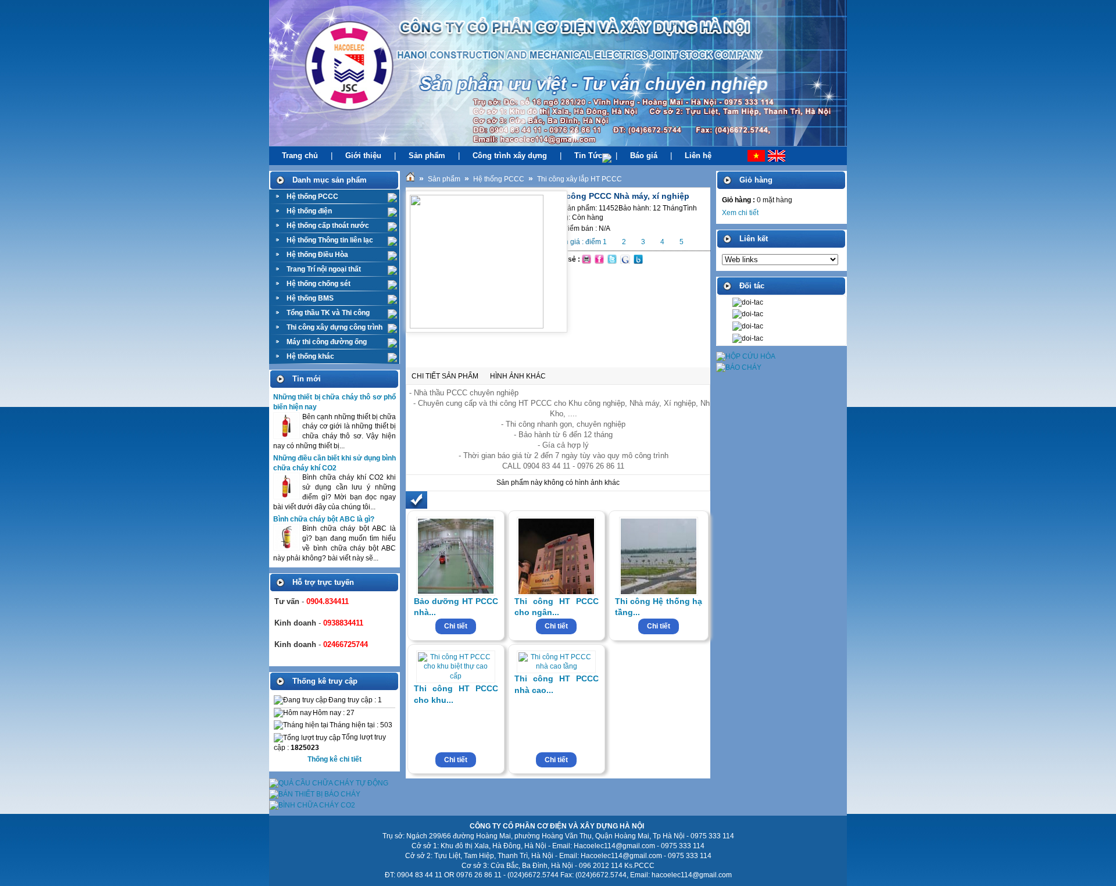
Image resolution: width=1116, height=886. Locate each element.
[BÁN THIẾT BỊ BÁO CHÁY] (314, 794)
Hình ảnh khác (518, 376)
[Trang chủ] (410, 179)
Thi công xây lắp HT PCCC (579, 179)
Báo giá (643, 155)
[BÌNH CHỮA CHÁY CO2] (312, 805)
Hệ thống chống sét (318, 284)
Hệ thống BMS (310, 298)
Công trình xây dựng (510, 155)
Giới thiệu (363, 155)
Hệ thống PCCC (312, 196)
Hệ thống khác (310, 356)
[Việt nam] (744, 156)
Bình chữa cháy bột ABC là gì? (323, 519)
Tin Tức (588, 155)
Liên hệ (698, 155)
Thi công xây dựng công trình (334, 327)
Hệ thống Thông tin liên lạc (330, 240)
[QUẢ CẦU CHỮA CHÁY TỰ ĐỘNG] (328, 783)
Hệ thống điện (309, 211)
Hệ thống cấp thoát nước (328, 226)
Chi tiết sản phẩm (445, 376)
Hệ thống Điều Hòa (317, 255)
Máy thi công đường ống (327, 342)
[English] (781, 156)
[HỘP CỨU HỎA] (745, 356)
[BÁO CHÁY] (738, 367)
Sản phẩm (427, 155)
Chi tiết (455, 626)
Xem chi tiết (740, 213)
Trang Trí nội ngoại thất (324, 269)
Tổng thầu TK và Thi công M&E (328, 314)
